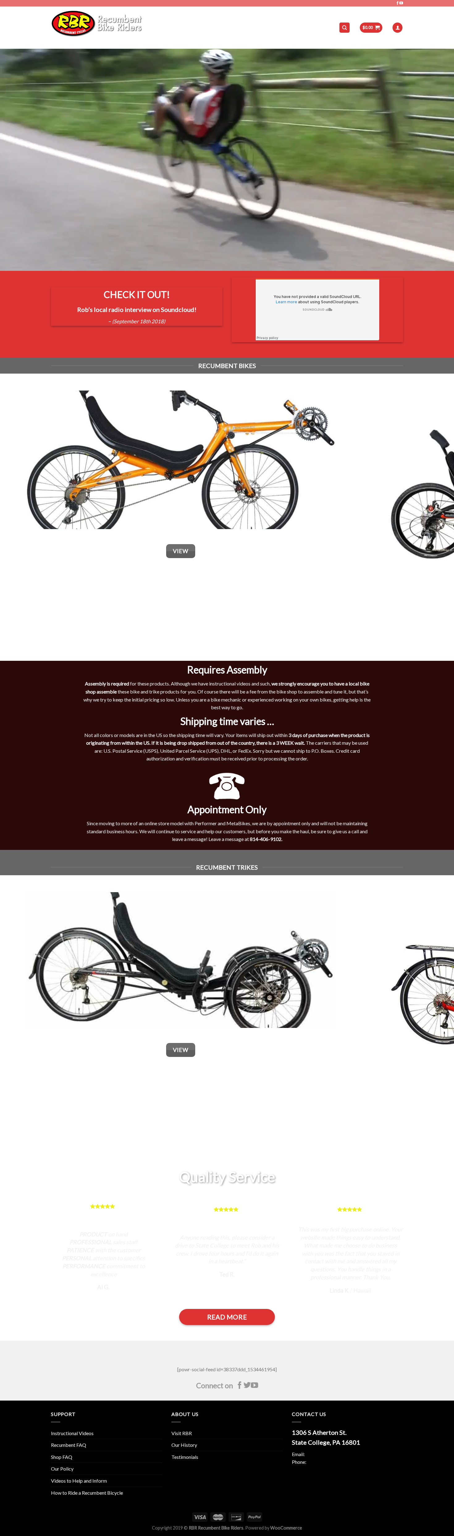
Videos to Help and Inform (79, 1481)
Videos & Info (214, 28)
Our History (184, 1445)
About (184, 28)
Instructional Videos (72, 1433)
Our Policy (62, 1469)
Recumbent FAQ (68, 1445)
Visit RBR (181, 1433)
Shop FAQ (61, 1457)
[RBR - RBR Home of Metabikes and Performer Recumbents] (97, 27)
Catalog (160, 28)
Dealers (245, 28)
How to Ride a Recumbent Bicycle (87, 1493)
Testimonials (184, 1457)
